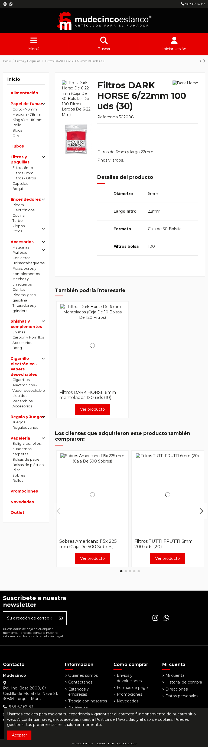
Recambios (22, 401)
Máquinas (20, 247)
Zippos (18, 226)
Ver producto (92, 409)
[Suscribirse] (60, 618)
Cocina (18, 215)
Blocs (17, 130)
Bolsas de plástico (28, 465)
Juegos (18, 422)
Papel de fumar (26, 103)
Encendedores (26, 199)
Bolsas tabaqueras (28, 263)
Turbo (17, 221)
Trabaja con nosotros (87, 701)
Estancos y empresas (78, 692)
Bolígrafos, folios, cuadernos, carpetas (26, 448)
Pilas (16, 470)
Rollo (16, 125)
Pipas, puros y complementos (26, 271)
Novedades (22, 502)
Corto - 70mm (24, 109)
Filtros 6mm (22, 168)
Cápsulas (20, 184)
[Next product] (204, 61)
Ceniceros (21, 258)
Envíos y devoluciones (129, 678)
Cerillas (18, 289)
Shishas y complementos (26, 324)
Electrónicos (23, 210)
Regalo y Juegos (27, 416)
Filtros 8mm (22, 173)
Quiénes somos (83, 675)
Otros (17, 136)
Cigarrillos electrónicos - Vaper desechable (28, 385)
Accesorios (22, 241)
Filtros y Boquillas (20, 160)
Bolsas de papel (26, 459)
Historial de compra (183, 682)
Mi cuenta (174, 675)
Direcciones (176, 689)
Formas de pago (132, 687)
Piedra (18, 205)
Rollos (17, 480)
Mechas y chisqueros (22, 281)
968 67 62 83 (194, 4)
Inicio (13, 79)
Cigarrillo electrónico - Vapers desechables (24, 366)
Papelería (20, 438)
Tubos (17, 146)
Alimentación (24, 93)
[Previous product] (201, 61)
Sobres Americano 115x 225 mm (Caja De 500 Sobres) (88, 544)
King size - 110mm (27, 120)
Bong (17, 348)
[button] (121, 571)
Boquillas (20, 189)
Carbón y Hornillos (28, 337)
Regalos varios (25, 428)
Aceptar (19, 735)
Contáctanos (80, 682)
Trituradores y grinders (24, 308)
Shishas (18, 332)
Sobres (18, 475)
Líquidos (19, 396)
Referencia (107, 117)
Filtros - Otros (24, 178)
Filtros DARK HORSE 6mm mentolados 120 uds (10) (87, 395)
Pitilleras (19, 252)
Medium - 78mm (26, 114)
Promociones (24, 491)
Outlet (17, 512)
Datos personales (181, 696)
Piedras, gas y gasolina (24, 297)
